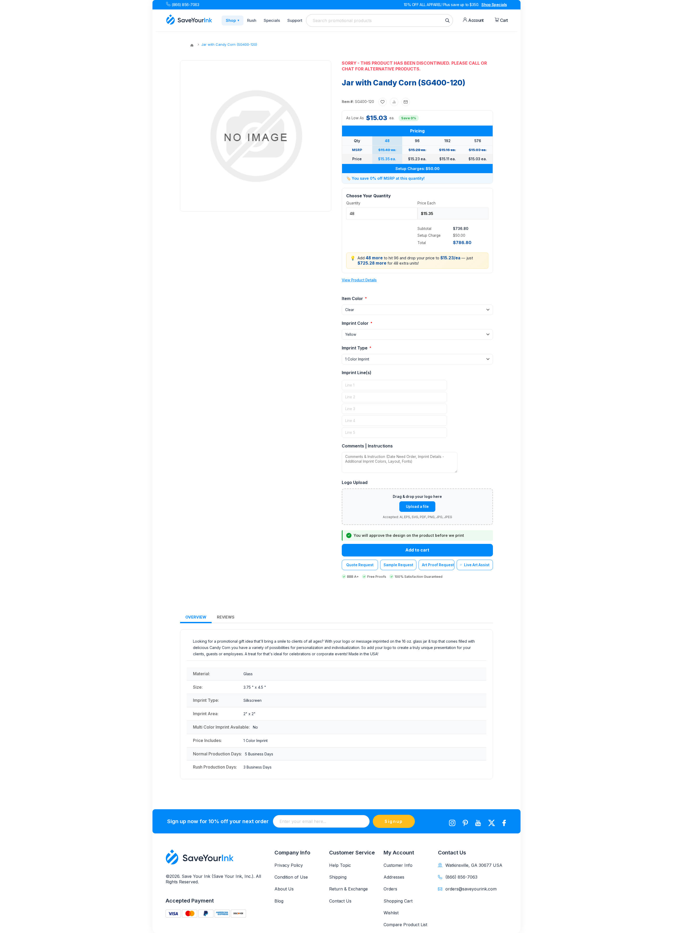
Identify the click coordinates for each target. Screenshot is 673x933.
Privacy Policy (288, 865)
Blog (278, 901)
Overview (195, 617)
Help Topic (340, 865)
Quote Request (360, 565)
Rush (251, 20)
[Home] (192, 45)
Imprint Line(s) (356, 372)
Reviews (225, 617)
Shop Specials (494, 4)
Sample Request (398, 565)
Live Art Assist (477, 565)
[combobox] (379, 20)
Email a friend (405, 102)
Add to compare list (394, 102)
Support (294, 20)
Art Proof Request (438, 565)
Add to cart (417, 550)
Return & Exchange (348, 888)
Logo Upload (355, 482)
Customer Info (398, 865)
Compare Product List (405, 924)
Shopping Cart (398, 901)
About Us (284, 888)
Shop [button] (232, 20)
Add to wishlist (382, 102)
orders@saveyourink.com (471, 888)
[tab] (196, 617)
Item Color (353, 298)
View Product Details (359, 280)
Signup (394, 821)
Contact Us (340, 901)
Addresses (394, 877)
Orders (390, 888)
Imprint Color (356, 323)
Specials (272, 20)
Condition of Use (291, 877)
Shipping (337, 877)
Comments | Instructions (367, 446)
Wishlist (391, 912)
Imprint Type (355, 347)
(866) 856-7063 (185, 4)
